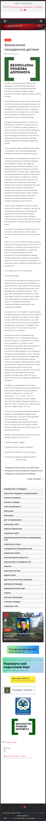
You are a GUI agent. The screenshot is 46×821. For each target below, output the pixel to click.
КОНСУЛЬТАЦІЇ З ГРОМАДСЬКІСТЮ (17, 562)
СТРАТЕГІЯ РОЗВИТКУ (12, 498)
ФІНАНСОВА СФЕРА (11, 524)
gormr (17, 54)
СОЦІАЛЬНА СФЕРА (11, 533)
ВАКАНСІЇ (7, 566)
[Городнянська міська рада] (23, 25)
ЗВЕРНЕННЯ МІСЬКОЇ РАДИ (14, 588)
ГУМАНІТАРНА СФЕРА (12, 544)
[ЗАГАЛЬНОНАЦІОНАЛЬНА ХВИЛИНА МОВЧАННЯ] (23, 613)
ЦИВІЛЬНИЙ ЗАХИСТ (12, 553)
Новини (7, 40)
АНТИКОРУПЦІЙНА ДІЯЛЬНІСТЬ (16, 557)
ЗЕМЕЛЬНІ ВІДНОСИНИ (13, 529)
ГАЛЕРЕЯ (7, 593)
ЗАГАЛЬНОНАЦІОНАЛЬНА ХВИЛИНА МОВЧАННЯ (19, 635)
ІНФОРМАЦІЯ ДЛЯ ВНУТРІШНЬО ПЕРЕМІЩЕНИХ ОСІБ (22, 539)
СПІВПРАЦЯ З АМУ (11, 606)
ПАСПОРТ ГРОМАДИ (12, 502)
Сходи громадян (34, 479)
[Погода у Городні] (9, 742)
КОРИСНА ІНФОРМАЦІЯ (13, 597)
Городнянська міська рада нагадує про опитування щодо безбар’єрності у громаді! (26, 8)
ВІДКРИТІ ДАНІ (10, 575)
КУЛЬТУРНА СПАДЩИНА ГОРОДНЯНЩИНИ (21, 493)
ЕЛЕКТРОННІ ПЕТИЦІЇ (12, 571)
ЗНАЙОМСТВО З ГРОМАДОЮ (15, 489)
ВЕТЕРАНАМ (8, 511)
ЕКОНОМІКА (8, 515)
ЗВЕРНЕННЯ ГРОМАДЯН (13, 584)
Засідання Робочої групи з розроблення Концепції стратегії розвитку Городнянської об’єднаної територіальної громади (24, 470)
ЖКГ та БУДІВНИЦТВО (12, 520)
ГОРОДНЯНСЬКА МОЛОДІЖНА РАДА (18, 549)
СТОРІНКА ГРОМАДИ (12, 602)
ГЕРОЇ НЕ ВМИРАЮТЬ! (12, 507)
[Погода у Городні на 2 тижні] (15, 756)
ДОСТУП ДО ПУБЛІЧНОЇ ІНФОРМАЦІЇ (18, 580)
